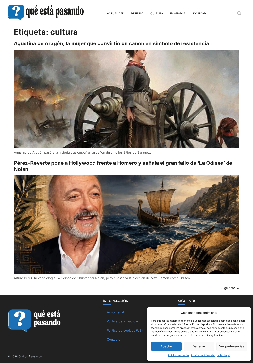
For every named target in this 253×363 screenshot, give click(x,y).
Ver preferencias (231, 346)
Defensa (137, 13)
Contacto (113, 339)
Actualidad (115, 13)
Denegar (199, 346)
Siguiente (230, 288)
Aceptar (166, 346)
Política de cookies (178, 355)
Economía (177, 13)
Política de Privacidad (203, 355)
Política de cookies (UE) (125, 330)
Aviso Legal (223, 355)
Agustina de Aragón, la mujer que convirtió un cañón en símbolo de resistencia (111, 43)
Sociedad (199, 13)
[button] (239, 13)
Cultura (156, 13)
